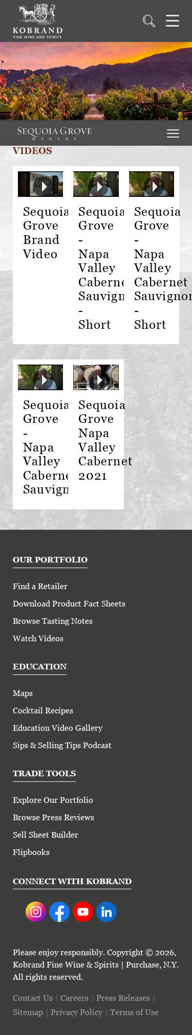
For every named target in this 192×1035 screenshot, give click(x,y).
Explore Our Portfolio (53, 800)
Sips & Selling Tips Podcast (62, 745)
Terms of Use (134, 1012)
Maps (23, 693)
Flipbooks (31, 852)
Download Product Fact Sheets (69, 604)
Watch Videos (38, 638)
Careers (74, 998)
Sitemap (28, 1012)
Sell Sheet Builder (45, 835)
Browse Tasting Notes (53, 621)
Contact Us (33, 998)
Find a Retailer (40, 586)
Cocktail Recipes (43, 710)
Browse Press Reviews (53, 817)
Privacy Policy (76, 1012)
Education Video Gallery (57, 728)
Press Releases (123, 998)
